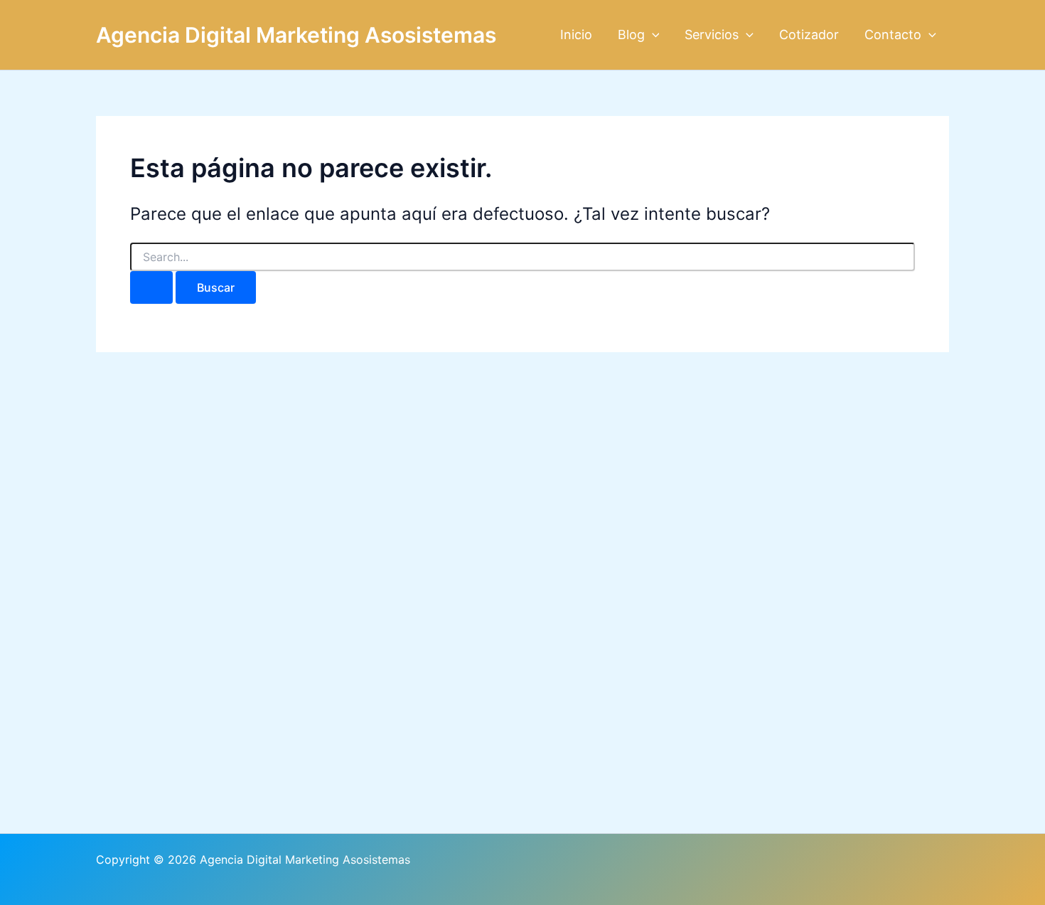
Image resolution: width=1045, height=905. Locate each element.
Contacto (892, 34)
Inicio (576, 34)
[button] (652, 35)
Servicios (712, 34)
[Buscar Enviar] (151, 287)
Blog (631, 34)
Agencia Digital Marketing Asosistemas (296, 35)
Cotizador (809, 34)
